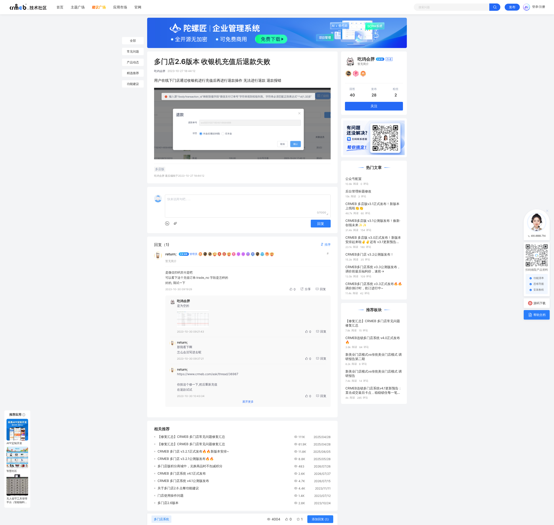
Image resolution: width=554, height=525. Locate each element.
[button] (325, 244)
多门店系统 (161, 519)
